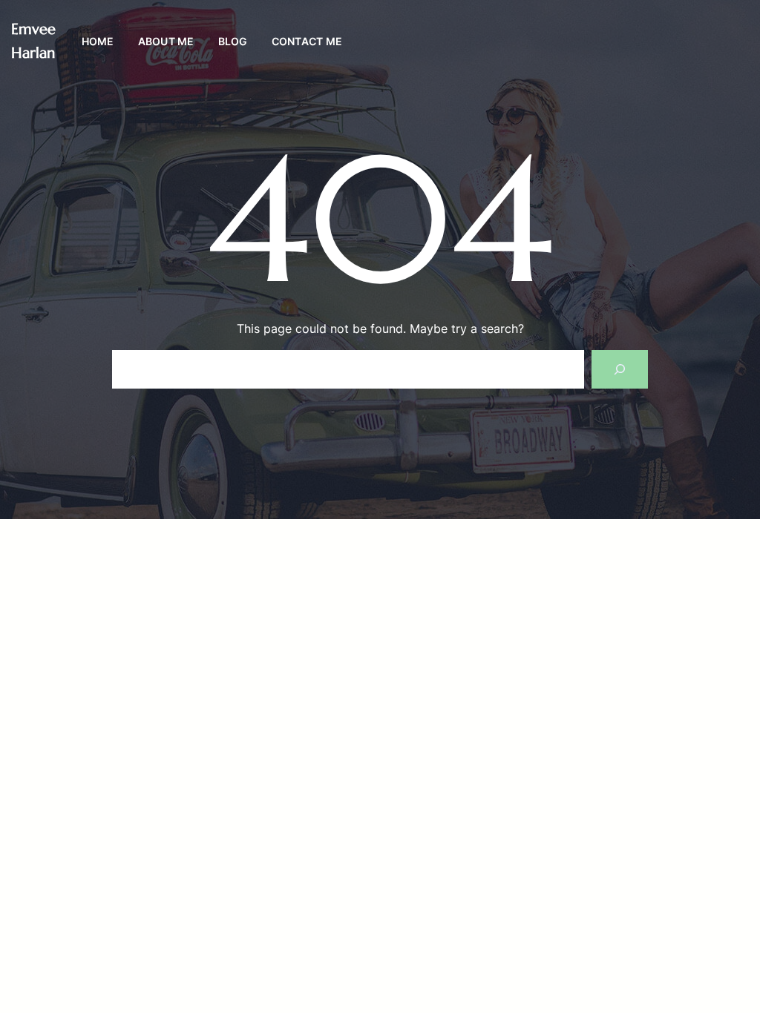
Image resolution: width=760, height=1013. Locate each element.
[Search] (620, 369)
